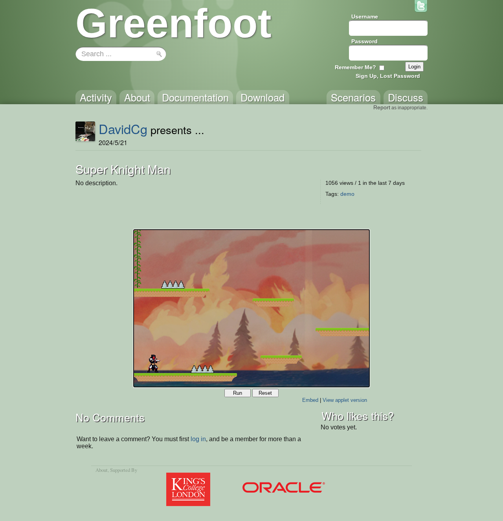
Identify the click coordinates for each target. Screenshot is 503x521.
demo (347, 194)
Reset (265, 393)
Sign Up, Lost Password (388, 76)
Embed (310, 400)
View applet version (345, 400)
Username (364, 16)
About (101, 469)
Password (364, 41)
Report (381, 107)
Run (237, 393)
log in (198, 439)
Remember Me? (355, 67)
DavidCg (123, 129)
